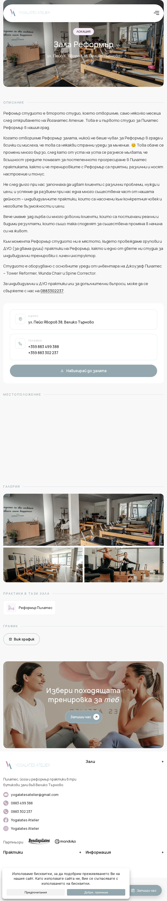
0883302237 (51, 290)
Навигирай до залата (86, 370)
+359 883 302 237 (43, 352)
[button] (156, 13)
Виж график (24, 639)
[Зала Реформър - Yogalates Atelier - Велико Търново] (83, 520)
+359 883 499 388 (43, 346)
